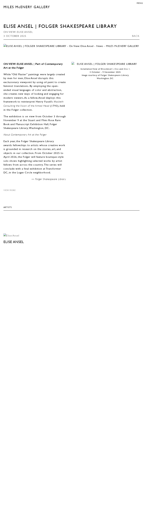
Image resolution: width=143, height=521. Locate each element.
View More (9, 190)
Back (136, 35)
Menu (140, 3)
